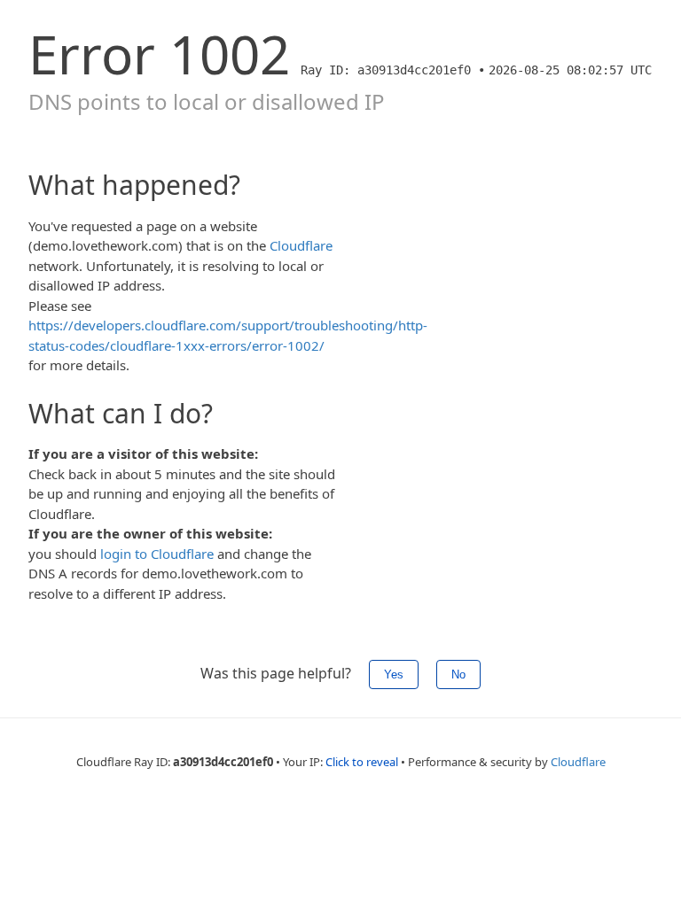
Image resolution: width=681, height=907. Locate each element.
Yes (393, 674)
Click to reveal (361, 762)
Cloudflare (301, 245)
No (458, 674)
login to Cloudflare (157, 553)
